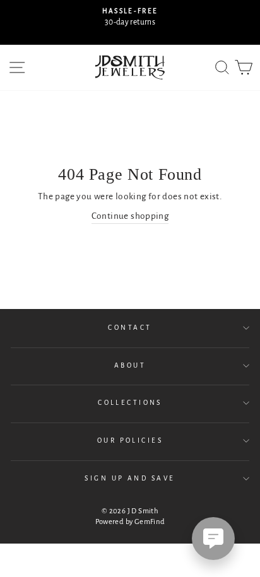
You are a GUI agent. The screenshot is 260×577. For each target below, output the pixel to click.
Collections (130, 402)
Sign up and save (130, 478)
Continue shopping (130, 216)
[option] (130, 17)
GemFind (149, 522)
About (130, 365)
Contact (129, 327)
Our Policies (130, 440)
